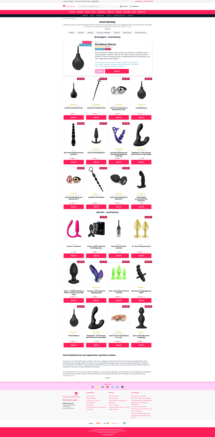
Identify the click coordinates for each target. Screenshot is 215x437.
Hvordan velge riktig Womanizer (140, 413)
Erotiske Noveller (119, 15)
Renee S (141, 244)
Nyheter (130, 15)
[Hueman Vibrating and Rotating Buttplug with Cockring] (119, 123)
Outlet (109, 15)
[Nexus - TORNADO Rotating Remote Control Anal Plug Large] (73, 261)
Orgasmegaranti (113, 398)
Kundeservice (139, 1)
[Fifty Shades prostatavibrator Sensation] (141, 167)
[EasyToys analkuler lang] (96, 78)
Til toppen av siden (107, 435)
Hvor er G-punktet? (136, 411)
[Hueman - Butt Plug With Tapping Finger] (96, 261)
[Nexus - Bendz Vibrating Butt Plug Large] (96, 216)
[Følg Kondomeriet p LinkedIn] (117, 388)
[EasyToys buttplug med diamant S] (119, 167)
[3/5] (96, 194)
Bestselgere (100, 15)
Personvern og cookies (93, 400)
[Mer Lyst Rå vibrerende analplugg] (141, 306)
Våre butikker (148, 1)
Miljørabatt (112, 402)
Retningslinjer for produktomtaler (96, 407)
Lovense (74, 244)
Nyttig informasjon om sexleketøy (141, 398)
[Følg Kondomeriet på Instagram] (92, 388)
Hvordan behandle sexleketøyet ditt (141, 400)
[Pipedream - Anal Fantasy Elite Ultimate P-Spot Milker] (141, 123)
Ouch (118, 289)
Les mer (99, 71)
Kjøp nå (117, 71)
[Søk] (116, 6)
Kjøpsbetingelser (91, 398)
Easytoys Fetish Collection (119, 334)
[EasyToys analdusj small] (73, 78)
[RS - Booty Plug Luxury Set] (141, 216)
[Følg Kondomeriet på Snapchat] (97, 388)
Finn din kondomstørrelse (138, 406)
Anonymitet (95, 1)
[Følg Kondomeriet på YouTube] (107, 388)
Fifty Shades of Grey (96, 195)
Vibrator (85, 15)
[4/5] (141, 288)
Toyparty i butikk (114, 405)
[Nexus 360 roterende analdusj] (119, 216)
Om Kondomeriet (114, 396)
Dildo (92, 15)
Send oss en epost (70, 400)
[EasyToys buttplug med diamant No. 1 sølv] (119, 78)
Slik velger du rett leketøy (138, 396)
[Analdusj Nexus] (77, 41)
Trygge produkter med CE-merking (119, 407)
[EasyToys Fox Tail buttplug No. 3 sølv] (119, 306)
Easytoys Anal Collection (73, 106)
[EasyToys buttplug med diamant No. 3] (73, 167)
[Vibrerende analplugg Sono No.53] (141, 261)
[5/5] (73, 104)
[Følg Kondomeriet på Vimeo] (112, 388)
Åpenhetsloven (91, 402)
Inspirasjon (90, 409)
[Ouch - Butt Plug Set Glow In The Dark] (119, 261)
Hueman (119, 151)
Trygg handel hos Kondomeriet (118, 400)
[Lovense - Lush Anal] (73, 216)
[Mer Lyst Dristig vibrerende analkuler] (73, 123)
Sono (141, 289)
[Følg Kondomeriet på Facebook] (102, 388)
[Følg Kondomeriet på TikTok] (122, 388)
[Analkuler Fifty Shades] (96, 167)
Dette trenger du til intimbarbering (141, 409)
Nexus (141, 106)
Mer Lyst (74, 151)
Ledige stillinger (113, 409)
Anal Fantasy (141, 151)
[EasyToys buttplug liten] (96, 123)
